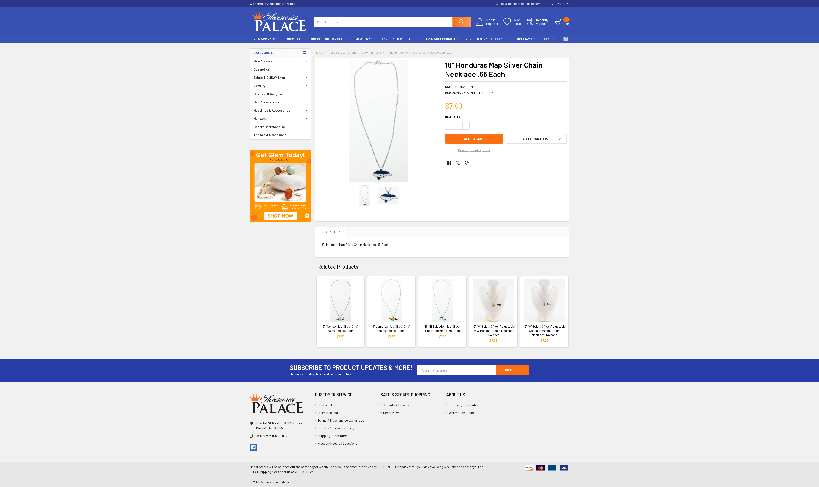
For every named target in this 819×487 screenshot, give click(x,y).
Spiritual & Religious (398, 39)
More (546, 39)
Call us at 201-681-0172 (271, 436)
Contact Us (326, 405)
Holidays (524, 39)
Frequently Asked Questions (337, 443)
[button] (280, 186)
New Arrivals (264, 39)
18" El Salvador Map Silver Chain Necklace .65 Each (442, 328)
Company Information (464, 405)
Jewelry (363, 39)
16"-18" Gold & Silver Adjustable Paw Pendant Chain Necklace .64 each (493, 330)
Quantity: (453, 117)
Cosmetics (294, 39)
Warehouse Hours (461, 413)
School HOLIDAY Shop (328, 39)
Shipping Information (333, 436)
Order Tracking (328, 413)
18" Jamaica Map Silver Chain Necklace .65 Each (391, 328)
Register (492, 24)
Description (331, 232)
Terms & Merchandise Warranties (341, 420)
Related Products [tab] (338, 266)
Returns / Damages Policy (336, 428)
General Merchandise (269, 127)
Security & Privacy (396, 405)
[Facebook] (565, 39)
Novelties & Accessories (485, 39)
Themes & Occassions (270, 135)
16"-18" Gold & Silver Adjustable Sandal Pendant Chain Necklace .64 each (544, 330)
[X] (458, 163)
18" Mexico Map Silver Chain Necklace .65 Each (340, 328)
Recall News (392, 413)
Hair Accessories (440, 39)
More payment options (474, 150)
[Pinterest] (466, 163)
